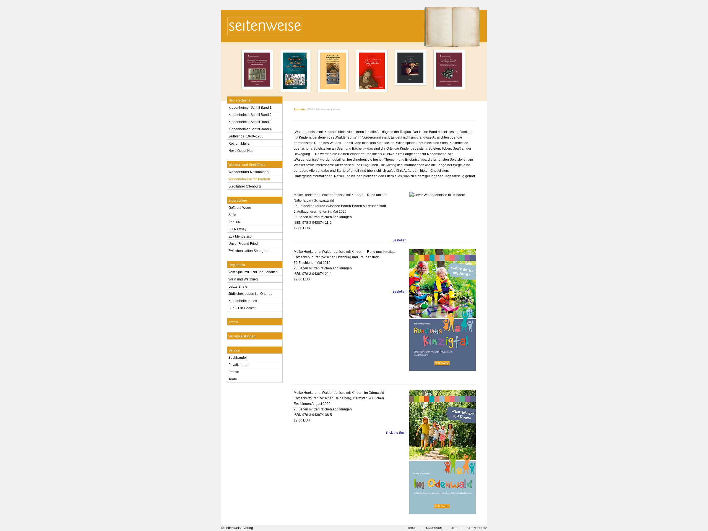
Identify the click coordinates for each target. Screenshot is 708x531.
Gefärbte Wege (239, 207)
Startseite (299, 109)
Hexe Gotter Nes (240, 150)
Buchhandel (237, 357)
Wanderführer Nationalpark (248, 171)
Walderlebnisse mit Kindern (249, 178)
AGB (454, 528)
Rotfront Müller (239, 143)
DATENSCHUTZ (477, 528)
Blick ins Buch (396, 432)
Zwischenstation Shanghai (248, 250)
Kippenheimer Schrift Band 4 (250, 128)
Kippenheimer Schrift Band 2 (250, 114)
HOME (412, 528)
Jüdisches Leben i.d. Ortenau (250, 293)
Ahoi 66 (234, 221)
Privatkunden (238, 364)
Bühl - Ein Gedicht (242, 307)
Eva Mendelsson (241, 236)
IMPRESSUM (433, 528)
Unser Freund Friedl (243, 243)
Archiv (233, 321)
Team (232, 378)
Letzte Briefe (237, 286)
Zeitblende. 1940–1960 (246, 135)
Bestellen (399, 240)
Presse (233, 371)
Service (234, 349)
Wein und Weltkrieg (243, 278)
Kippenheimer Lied (242, 300)
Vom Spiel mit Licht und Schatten (253, 271)
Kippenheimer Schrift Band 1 (250, 107)
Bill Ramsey (237, 228)
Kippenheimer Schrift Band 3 (250, 121)
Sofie (232, 214)
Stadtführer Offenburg (244, 185)
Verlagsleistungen (242, 335)
